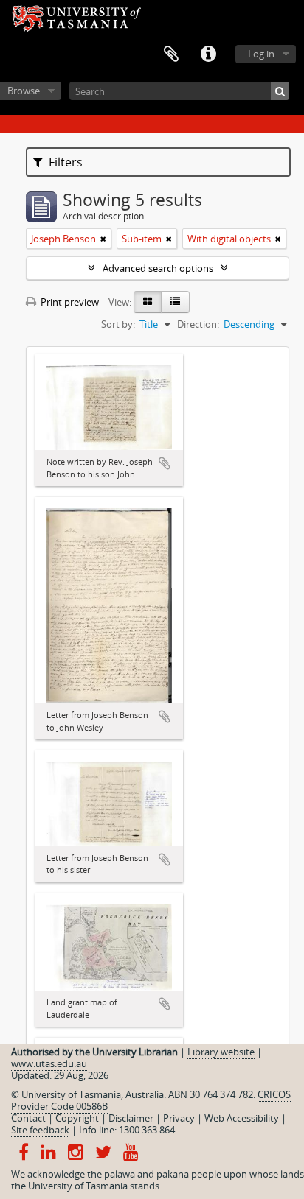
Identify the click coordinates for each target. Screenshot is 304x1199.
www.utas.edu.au (49, 1063)
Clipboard (171, 54)
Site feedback (40, 1129)
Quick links (208, 54)
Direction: (198, 324)
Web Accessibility (241, 1118)
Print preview (68, 302)
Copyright (77, 1118)
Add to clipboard (164, 463)
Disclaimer (130, 1118)
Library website (221, 1051)
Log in (261, 53)
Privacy (179, 1118)
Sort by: (118, 324)
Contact (28, 1118)
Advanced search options (158, 268)
